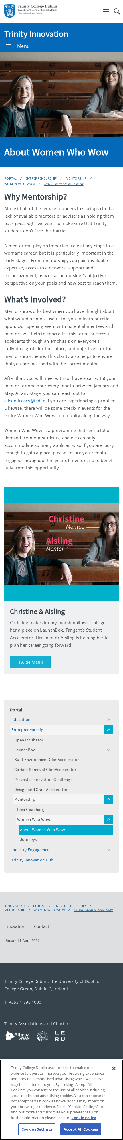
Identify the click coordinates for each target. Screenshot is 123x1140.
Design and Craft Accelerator (40, 789)
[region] (61, 1099)
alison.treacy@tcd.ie (24, 400)
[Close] (114, 1068)
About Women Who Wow (64, 184)
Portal (10, 178)
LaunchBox (24, 749)
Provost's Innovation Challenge (43, 779)
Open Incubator (28, 740)
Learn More (30, 662)
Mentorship (76, 178)
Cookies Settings (36, 1129)
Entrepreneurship (41, 178)
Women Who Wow (19, 184)
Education (21, 719)
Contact (41, 926)
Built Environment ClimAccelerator (46, 759)
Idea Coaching (30, 809)
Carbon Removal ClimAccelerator (45, 769)
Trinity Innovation (36, 33)
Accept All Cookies (81, 1129)
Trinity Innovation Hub (32, 860)
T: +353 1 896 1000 (22, 1002)
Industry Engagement (31, 849)
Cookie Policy (84, 1117)
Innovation (14, 906)
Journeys (28, 839)
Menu (23, 46)
